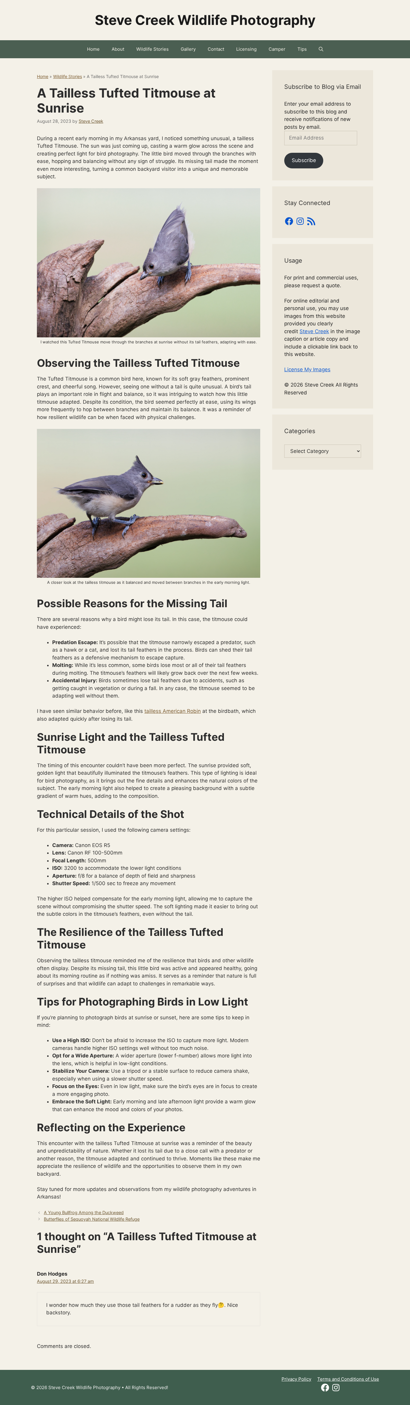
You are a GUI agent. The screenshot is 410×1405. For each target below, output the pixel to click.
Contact (216, 49)
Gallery (188, 49)
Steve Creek (314, 331)
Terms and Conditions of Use (348, 1379)
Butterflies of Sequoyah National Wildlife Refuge (92, 1219)
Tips (302, 49)
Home (93, 49)
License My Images (307, 369)
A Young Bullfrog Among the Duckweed (84, 1212)
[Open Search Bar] (321, 49)
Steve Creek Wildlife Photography (205, 20)
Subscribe (304, 160)
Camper (277, 49)
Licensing (246, 49)
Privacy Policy (296, 1379)
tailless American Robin (172, 711)
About (118, 49)
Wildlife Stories (152, 49)
